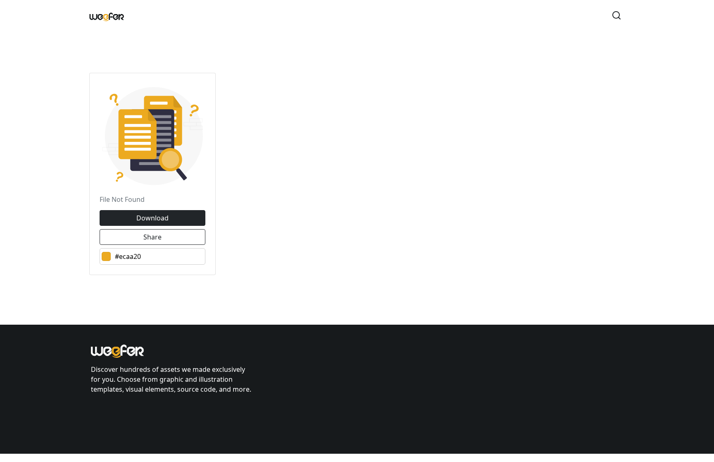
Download (152, 218)
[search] (616, 16)
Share (152, 237)
